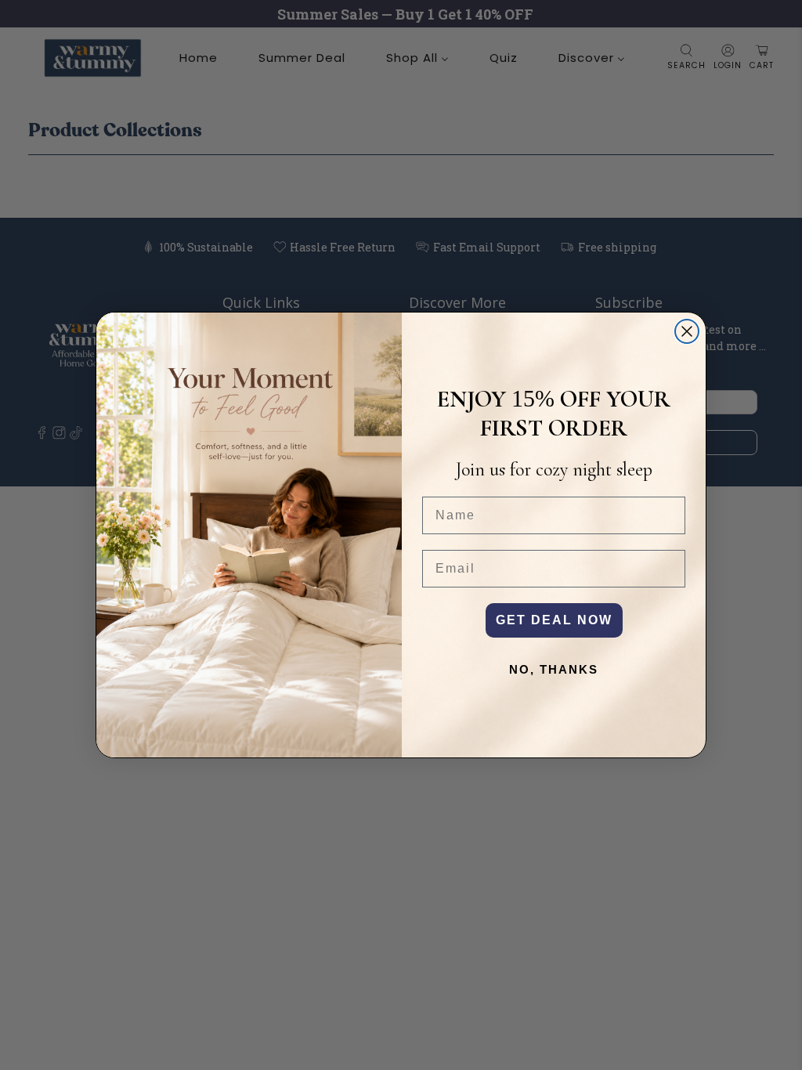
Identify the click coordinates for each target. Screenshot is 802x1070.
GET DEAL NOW (554, 620)
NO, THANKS (553, 669)
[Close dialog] (687, 331)
